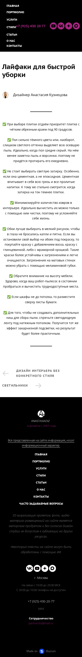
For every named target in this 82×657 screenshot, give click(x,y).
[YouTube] (53, 25)
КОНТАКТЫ (41, 496)
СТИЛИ (41, 475)
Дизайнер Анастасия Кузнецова (40, 94)
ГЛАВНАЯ (41, 454)
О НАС (41, 489)
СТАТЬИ (41, 482)
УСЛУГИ (41, 468)
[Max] (76, 25)
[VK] (61, 25)
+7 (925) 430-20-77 (41, 601)
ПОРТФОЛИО (41, 461)
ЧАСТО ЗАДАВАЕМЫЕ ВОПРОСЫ (41, 504)
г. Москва (41, 578)
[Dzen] (68, 25)
